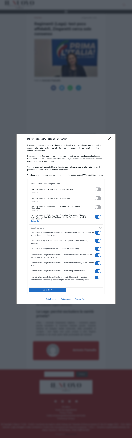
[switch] (98, 189)
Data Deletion (51, 299)
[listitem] (66, 183)
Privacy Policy (80, 299)
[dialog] (66, 219)
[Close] (110, 139)
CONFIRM (47, 290)
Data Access (66, 299)
